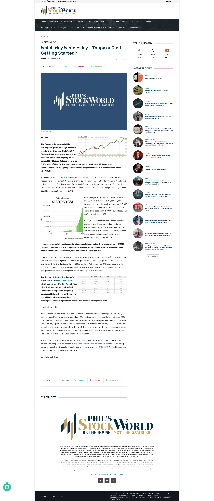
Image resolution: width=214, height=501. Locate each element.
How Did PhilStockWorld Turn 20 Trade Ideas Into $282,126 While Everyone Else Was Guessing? (159, 130)
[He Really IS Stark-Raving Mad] (138, 168)
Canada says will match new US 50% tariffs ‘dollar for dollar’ (157, 156)
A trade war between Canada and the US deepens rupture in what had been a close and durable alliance (159, 143)
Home (43, 36)
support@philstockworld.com (112, 474)
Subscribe (167, 49)
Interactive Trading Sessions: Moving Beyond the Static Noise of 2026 (158, 195)
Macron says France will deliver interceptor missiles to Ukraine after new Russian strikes (158, 182)
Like (139, 49)
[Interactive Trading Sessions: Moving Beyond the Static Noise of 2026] (138, 194)
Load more (152, 256)
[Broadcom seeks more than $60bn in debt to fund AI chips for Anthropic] (138, 233)
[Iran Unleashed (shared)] (138, 77)
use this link (62, 177)
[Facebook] (100, 480)
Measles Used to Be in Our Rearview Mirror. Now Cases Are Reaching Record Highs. (158, 208)
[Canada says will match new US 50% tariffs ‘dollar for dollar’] (138, 155)
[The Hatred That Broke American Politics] (138, 90)
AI (145, 218)
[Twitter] (113, 480)
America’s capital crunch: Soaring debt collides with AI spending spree (158, 221)
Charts (147, 114)
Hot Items (50, 36)
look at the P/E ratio (64, 280)
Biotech (148, 204)
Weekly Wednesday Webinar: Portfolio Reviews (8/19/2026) (158, 117)
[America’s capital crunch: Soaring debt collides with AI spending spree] (138, 220)
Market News (150, 139)
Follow (153, 49)
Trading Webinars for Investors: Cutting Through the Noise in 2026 (159, 104)
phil (44, 58)
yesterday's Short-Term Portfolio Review (91, 344)
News (53, 42)
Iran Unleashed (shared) (153, 78)
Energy (147, 76)
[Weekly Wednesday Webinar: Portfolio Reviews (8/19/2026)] (138, 116)
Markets (148, 101)
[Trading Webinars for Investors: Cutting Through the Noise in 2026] (138, 103)
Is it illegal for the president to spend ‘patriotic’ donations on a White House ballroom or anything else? (158, 247)
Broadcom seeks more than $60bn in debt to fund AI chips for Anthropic (158, 234)
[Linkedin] (107, 480)
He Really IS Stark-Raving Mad (155, 169)
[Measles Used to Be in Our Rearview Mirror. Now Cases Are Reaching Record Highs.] (138, 207)
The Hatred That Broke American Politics (156, 91)
